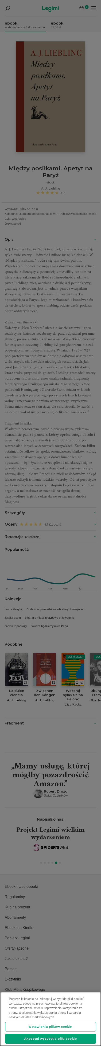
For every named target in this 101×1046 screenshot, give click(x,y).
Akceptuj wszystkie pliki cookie (50, 1038)
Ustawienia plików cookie (50, 1026)
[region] (50, 1019)
